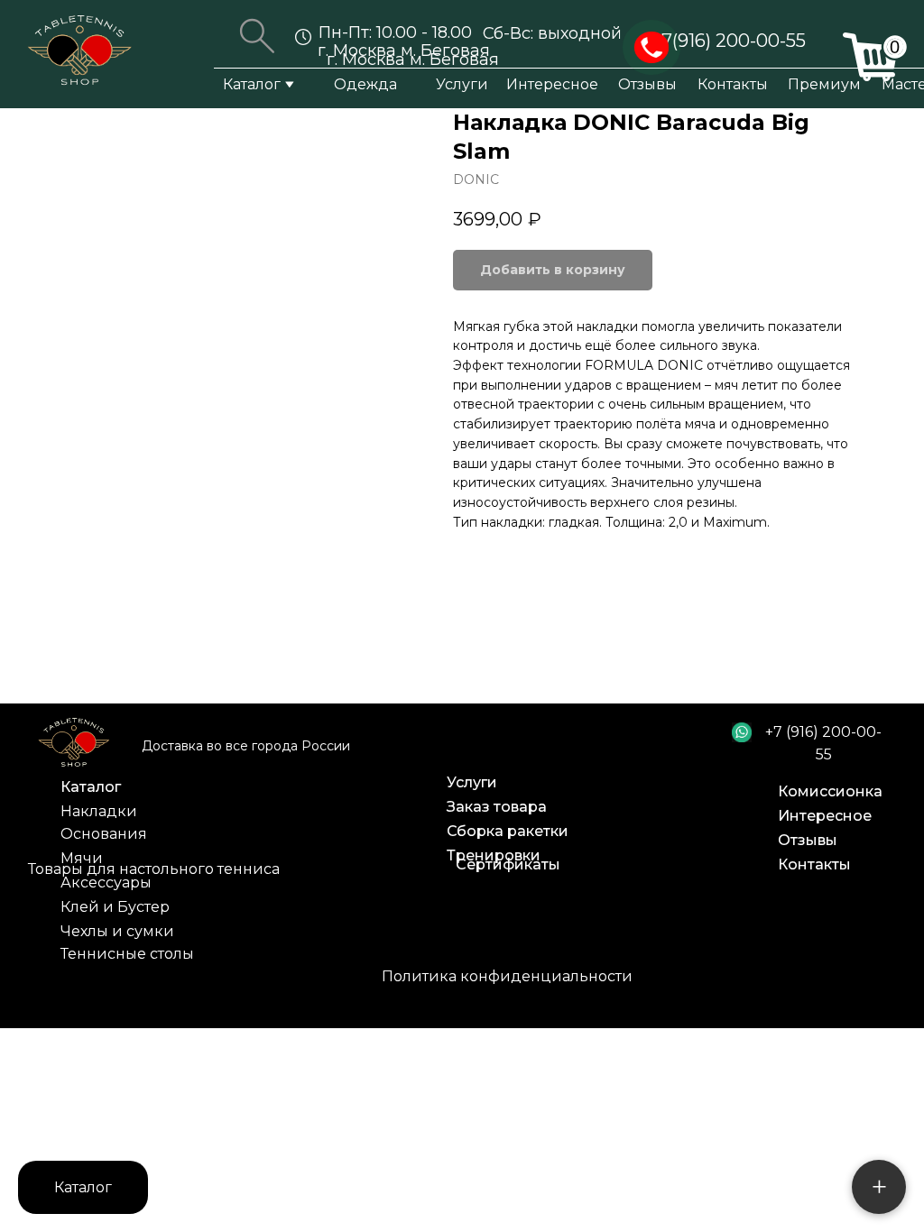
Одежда (365, 84)
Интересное (552, 84)
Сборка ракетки (507, 831)
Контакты (733, 84)
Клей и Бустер (115, 906)
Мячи (81, 858)
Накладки (98, 811)
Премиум (824, 84)
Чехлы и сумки (117, 931)
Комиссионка (830, 791)
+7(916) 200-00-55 (728, 40)
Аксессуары (106, 882)
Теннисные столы (127, 953)
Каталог (252, 84)
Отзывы (647, 84)
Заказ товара (497, 806)
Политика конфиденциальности (507, 976)
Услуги (462, 84)
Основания (103, 833)
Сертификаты (508, 864)
